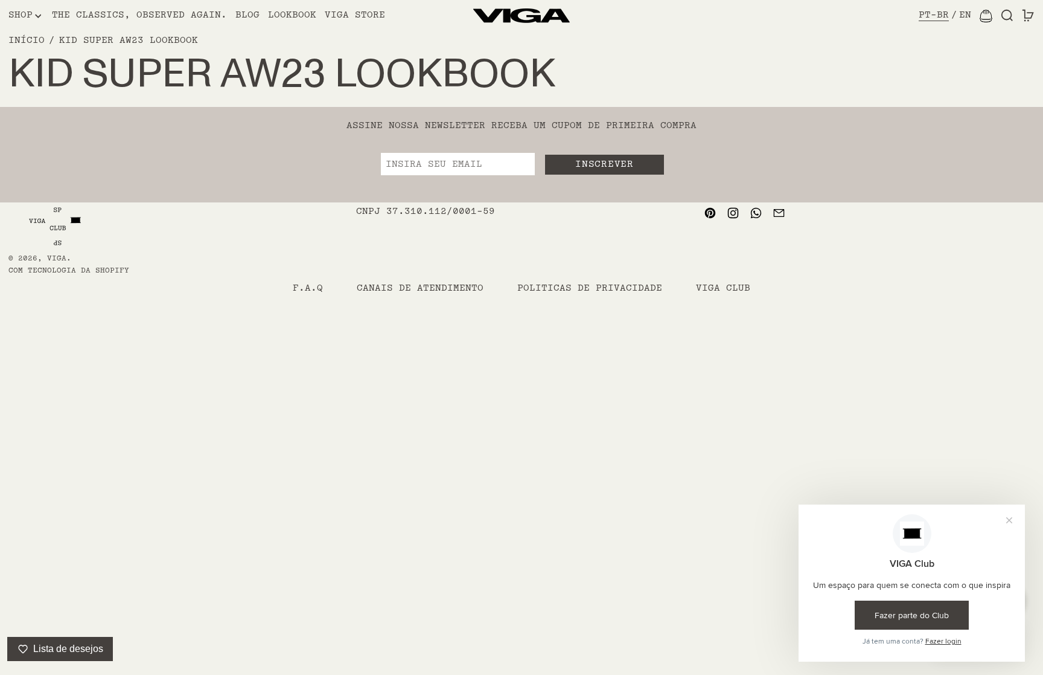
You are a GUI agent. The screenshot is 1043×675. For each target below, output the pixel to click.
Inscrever (604, 164)
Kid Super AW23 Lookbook (128, 40)
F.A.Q (308, 288)
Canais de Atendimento (420, 288)
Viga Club (723, 288)
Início (26, 40)
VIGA (56, 258)
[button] (1007, 15)
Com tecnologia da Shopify (68, 270)
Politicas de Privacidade (589, 288)
